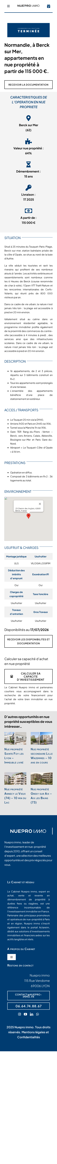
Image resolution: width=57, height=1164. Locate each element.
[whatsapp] (37, 1014)
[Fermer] (39, 503)
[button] (28, 516)
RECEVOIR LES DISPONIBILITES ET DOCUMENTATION (28, 641)
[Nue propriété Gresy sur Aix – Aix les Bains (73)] (42, 778)
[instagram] (19, 1014)
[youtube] (25, 1014)
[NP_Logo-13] (28, 5)
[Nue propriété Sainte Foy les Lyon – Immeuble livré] (15, 738)
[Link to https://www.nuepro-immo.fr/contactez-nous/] (48, 6)
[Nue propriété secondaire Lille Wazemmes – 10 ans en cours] (42, 738)
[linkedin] (31, 1014)
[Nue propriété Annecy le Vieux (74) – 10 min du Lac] (15, 778)
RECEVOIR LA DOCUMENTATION (28, 84)
